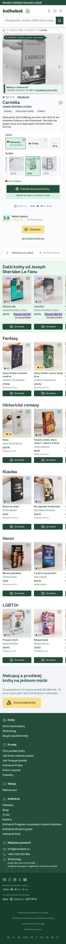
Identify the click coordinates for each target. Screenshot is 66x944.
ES (31, 937)
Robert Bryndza (10, 643)
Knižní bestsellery (14, 726)
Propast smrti (10, 640)
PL (57, 937)
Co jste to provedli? (45, 573)
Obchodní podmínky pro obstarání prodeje (33, 918)
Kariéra (7, 819)
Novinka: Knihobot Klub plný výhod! (22, 2)
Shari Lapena (40, 577)
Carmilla (39, 306)
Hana (5, 440)
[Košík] (55, 11)
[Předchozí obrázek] (7, 67)
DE (18, 937)
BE (52, 937)
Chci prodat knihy (14, 750)
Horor (8, 538)
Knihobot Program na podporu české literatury (32, 824)
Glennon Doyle (41, 643)
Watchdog (9, 731)
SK (8, 937)
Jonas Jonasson (41, 446)
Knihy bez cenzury (33, 929)
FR (47, 937)
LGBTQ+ (11, 605)
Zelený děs (9, 306)
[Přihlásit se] (49, 11)
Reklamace (10, 790)
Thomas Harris (10, 577)
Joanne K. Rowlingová (13, 380)
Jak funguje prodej (15, 760)
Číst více (7, 127)
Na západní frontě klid (47, 506)
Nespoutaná (41, 640)
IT (37, 937)
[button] (33, 63)
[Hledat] (59, 20)
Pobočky (8, 774)
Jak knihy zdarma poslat (18, 755)
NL (41, 937)
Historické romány (21, 405)
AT (13, 937)
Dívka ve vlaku (11, 506)
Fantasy (10, 338)
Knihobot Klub (11, 833)
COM (25, 937)
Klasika (10, 471)
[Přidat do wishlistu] (60, 103)
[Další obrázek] (59, 67)
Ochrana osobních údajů (33, 924)
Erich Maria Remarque (44, 510)
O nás (6, 814)
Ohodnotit (23, 97)
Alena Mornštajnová (12, 443)
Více (54, 146)
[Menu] (60, 11)
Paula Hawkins (10, 510)
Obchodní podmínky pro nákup (33, 913)
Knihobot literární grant (18, 829)
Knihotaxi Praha (13, 765)
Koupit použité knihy (15, 735)
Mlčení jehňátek (12, 573)
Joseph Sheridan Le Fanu (17, 106)
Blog (5, 809)
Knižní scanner (12, 770)
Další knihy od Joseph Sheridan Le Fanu (24, 269)
